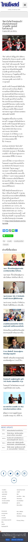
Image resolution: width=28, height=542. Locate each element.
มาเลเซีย (9, 241)
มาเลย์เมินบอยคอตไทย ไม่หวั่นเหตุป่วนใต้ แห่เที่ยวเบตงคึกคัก (13, 325)
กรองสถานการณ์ (21, 490)
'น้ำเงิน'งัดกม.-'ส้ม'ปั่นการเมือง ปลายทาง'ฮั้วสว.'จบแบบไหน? (15, 434)
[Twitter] (10, 473)
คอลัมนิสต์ (4, 494)
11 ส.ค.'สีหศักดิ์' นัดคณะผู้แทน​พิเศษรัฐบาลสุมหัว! (13, 352)
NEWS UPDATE (7, 427)
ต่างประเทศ (4, 511)
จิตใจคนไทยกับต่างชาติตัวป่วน (15, 431)
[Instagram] (24, 473)
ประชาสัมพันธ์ (20, 501)
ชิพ (4, 241)
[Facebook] (3, 473)
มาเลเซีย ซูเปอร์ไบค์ (18, 241)
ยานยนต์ (4, 518)
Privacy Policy (20, 520)
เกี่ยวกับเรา (19, 514)
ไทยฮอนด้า (5, 244)
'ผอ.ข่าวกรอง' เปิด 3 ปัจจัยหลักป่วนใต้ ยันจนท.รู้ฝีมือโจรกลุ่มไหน (13, 298)
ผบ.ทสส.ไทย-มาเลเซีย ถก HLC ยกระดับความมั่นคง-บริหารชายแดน (13, 408)
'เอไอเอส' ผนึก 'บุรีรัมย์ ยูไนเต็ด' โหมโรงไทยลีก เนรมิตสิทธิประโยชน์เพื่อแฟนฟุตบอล (16, 443)
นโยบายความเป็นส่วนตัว (17, 539)
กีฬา (18, 494)
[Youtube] (17, 473)
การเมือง (4, 490)
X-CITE (3, 515)
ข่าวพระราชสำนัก (6, 501)
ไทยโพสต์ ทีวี (5, 526)
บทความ (4, 496)
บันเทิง (3, 524)
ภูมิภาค (18, 503)
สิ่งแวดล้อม (19, 505)
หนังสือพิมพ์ (5, 503)
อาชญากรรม (5, 513)
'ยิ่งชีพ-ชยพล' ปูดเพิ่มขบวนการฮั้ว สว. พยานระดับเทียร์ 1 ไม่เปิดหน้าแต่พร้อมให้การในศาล (16, 448)
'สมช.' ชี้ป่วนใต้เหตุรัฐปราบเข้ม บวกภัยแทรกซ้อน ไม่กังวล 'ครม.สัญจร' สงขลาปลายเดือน (13, 270)
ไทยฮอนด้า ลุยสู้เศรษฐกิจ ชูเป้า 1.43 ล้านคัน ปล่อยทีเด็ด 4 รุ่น (13, 380)
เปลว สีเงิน (4, 492)
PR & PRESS (20, 511)
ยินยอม (7, 539)
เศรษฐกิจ (4, 498)
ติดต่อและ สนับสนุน (21, 516)
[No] (26, 537)
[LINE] (14, 480)
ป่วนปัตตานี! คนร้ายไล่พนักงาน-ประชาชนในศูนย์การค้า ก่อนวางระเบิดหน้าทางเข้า (15, 439)
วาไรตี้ (18, 492)
